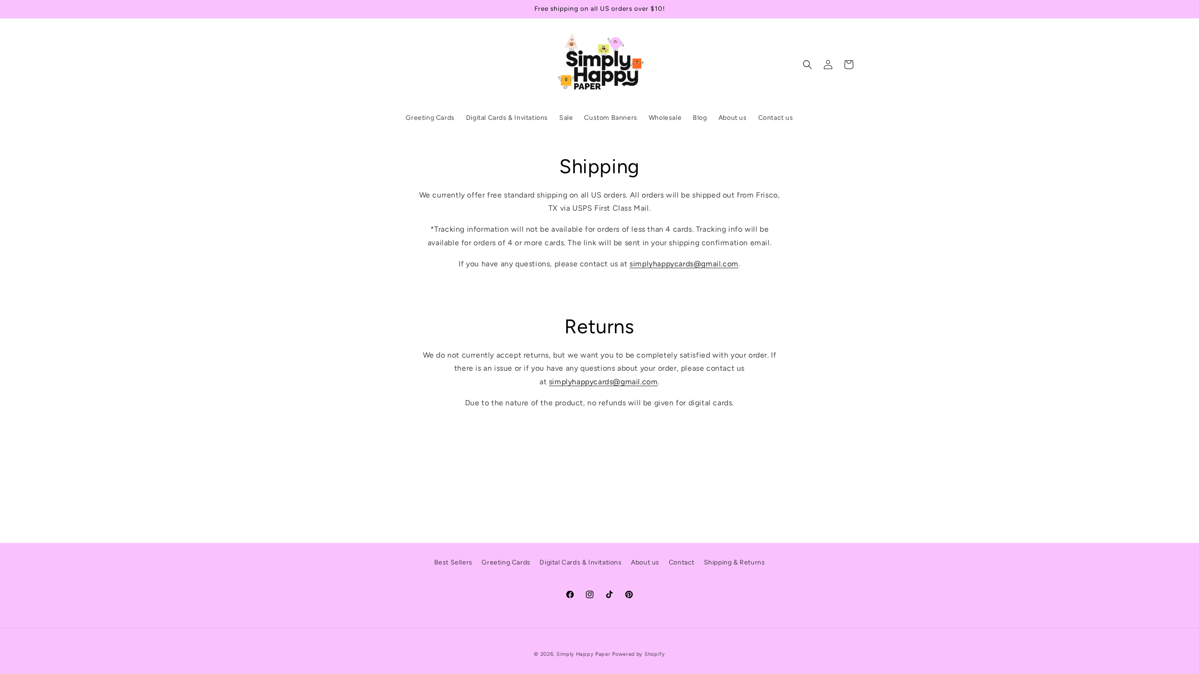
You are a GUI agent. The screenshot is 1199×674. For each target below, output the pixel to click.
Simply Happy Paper (583, 654)
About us (645, 562)
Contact (682, 562)
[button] (807, 64)
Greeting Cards (505, 562)
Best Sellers (453, 562)
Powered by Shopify (638, 654)
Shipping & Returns (734, 562)
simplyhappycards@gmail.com (684, 263)
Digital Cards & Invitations (581, 562)
